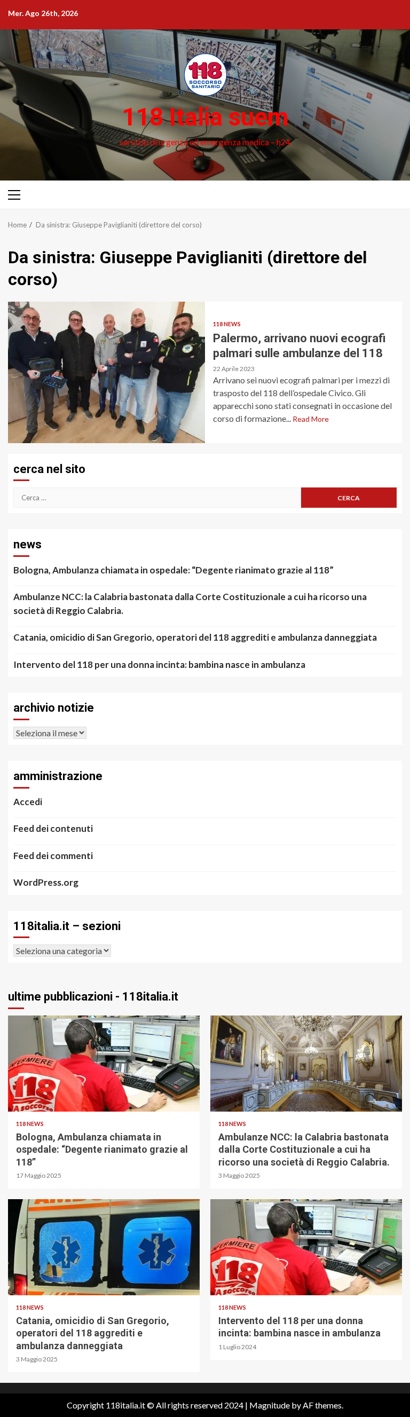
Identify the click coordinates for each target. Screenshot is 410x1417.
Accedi (27, 801)
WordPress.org (45, 882)
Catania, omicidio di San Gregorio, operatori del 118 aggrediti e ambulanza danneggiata (195, 637)
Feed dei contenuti (53, 828)
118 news (227, 324)
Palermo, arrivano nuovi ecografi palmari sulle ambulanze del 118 (106, 372)
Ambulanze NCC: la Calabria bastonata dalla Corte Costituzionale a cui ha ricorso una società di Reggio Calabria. (190, 603)
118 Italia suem (205, 117)
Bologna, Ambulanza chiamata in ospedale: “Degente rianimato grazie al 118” (173, 570)
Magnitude (269, 1405)
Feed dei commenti (53, 855)
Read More (311, 418)
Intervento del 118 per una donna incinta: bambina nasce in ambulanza (159, 664)
